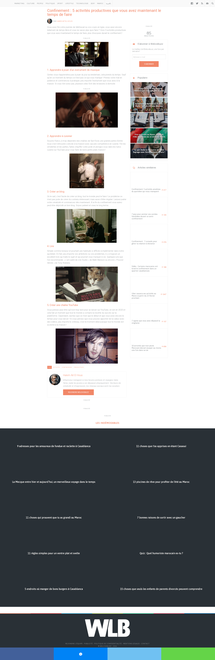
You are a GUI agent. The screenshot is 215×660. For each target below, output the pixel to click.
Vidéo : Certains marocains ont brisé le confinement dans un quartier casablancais (145, 268)
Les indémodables (107, 423)
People (40, 3)
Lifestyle (69, 3)
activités (56, 367)
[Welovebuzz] (6, 3)
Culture (31, 3)
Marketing (19, 3)
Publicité (88, 644)
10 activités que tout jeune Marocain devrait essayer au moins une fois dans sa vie (146, 348)
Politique (50, 3)
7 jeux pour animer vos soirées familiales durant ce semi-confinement (145, 216)
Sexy (93, 3)
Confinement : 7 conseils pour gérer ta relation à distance (144, 242)
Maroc (100, 3)
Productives (79, 367)
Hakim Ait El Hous (65, 21)
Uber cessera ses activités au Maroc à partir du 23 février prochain (144, 295)
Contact (145, 644)
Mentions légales (131, 644)
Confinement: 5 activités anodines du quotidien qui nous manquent (146, 190)
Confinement (67, 367)
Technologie (82, 3)
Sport (60, 3)
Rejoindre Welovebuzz (78, 392)
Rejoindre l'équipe (74, 644)
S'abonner (149, 64)
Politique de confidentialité (108, 644)
